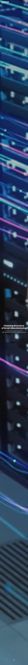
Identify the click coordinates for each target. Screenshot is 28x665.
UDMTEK (5, 2)
